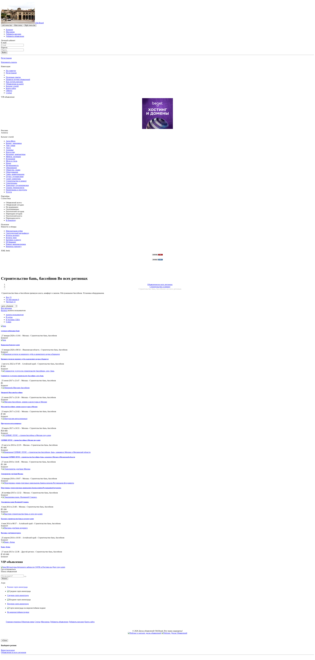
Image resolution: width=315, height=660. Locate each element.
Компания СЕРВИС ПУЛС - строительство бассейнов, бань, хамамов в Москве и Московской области (38, 457)
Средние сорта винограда (18, 595)
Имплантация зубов (14, 231)
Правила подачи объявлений (18, 79)
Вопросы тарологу (14, 246)
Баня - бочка (5, 547)
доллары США (13, 320)
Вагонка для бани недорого (11, 533)
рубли (9, 317)
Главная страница (13, 622)
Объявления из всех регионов (13, 652)
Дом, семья (10, 145)
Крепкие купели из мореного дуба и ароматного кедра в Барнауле (25, 359)
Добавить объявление (15, 36)
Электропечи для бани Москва (12, 474)
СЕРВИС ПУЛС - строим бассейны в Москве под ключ (20, 440)
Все (8, 297)
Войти (4, 52)
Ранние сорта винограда (17, 587)
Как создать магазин (14, 82)
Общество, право (13, 170)
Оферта (9, 91)
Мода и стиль (11, 161)
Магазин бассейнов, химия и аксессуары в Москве (19, 407)
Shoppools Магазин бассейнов (12, 392)
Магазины (10, 32)
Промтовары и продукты (16, 190)
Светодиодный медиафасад (17, 233)
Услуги (9, 192)
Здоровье (10, 150)
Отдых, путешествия (14, 176)
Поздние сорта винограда (18, 604)
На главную (11, 71)
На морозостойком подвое (18, 612)
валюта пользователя (15, 315)
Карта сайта (11, 88)
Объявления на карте (15, 84)
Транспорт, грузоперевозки (17, 185)
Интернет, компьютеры (15, 154)
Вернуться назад (8, 650)
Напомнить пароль (9, 62)
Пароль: (4, 47)
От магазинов (12, 299)
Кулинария (10, 159)
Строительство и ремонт (16, 181)
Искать (4, 578)
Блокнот (9, 30)
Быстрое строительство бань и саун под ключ (17, 519)
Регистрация (6, 58)
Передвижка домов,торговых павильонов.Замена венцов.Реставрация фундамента (31, 488)
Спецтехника (11, 183)
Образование (11, 168)
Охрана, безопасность (15, 188)
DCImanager (11, 242)
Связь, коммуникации (15, 174)
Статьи (9, 93)
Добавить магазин (13, 34)
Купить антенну (12, 235)
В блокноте (11, 220)
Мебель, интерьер (13, 157)
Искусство (10, 152)
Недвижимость (12, 165)
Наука (8, 163)
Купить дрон (11, 238)
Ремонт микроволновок (16, 244)
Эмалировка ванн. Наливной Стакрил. (15, 502)
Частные (11, 302)
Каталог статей (12, 86)
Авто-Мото (10, 141)
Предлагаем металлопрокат (11, 423)
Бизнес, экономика (14, 143)
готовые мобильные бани (10, 331)
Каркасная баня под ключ (10, 345)
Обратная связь (27, 622)
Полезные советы (13, 77)
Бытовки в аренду (13, 240)
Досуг (8, 148)
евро (8, 322)
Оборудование (12, 172)
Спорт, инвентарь (13, 179)
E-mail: (4, 43)
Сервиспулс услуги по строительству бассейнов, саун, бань (22, 376)
